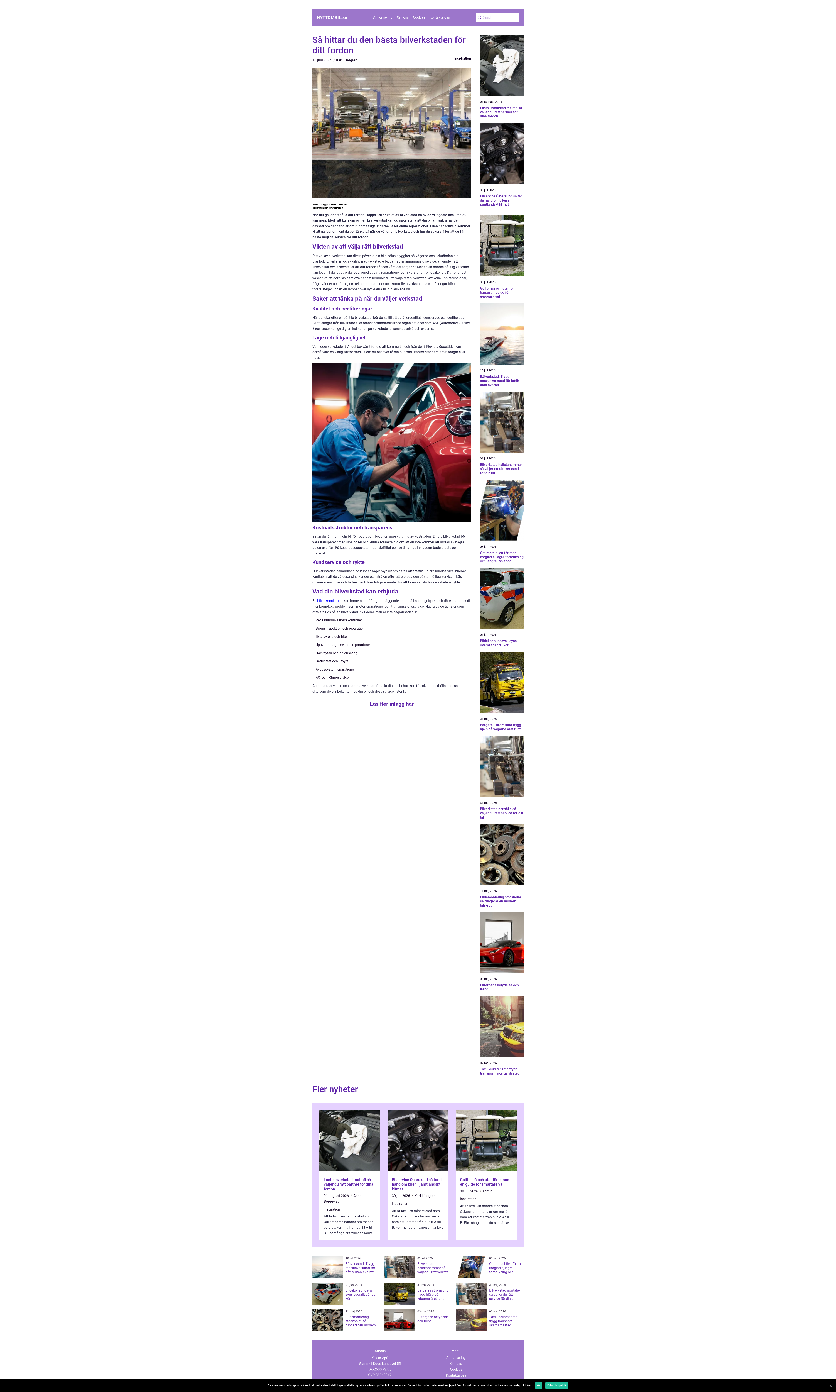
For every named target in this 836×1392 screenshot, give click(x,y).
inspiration (462, 58)
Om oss (403, 17)
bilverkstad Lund (330, 601)
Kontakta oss (440, 17)
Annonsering (383, 17)
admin (487, 1191)
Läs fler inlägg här (392, 704)
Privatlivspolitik (556, 1385)
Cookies (419, 17)
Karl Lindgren (346, 60)
